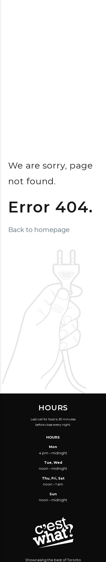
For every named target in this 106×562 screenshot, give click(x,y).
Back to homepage (39, 230)
